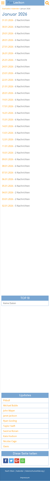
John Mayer (9, 410)
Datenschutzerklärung (34, 471)
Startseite (6, 8)
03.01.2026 (7, 199)
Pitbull (6, 400)
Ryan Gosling (10, 420)
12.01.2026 (7, 139)
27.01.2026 (7, 46)
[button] (5, 460)
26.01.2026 (7, 53)
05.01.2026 (7, 185)
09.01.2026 (7, 159)
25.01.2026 (7, 59)
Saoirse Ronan (10, 431)
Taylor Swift (9, 425)
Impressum (25, 477)
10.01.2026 (7, 152)
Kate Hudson (10, 436)
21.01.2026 (7, 86)
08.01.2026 (7, 165)
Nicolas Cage (10, 441)
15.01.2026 (7, 119)
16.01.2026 (7, 112)
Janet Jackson (10, 415)
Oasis (6, 446)
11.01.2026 (7, 146)
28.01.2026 (7, 40)
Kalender (15, 8)
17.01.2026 (7, 106)
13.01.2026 (7, 132)
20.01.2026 (7, 93)
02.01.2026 (7, 205)
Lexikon (16, 2)
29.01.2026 (7, 33)
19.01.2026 (7, 99)
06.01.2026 (7, 179)
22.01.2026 (7, 79)
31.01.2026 (7, 20)
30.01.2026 (7, 26)
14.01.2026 (7, 126)
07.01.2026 (7, 172)
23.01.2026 (7, 73)
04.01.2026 (7, 192)
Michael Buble (10, 405)
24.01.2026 (7, 66)
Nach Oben (9, 471)
